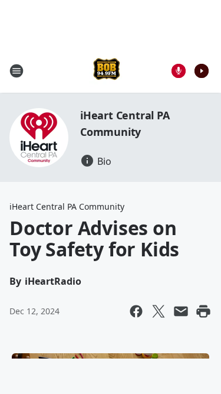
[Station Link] (106, 70)
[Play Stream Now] (201, 71)
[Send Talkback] (178, 71)
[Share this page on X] (158, 311)
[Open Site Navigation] (16, 71)
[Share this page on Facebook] (136, 311)
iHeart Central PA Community (66, 206)
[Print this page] (203, 311)
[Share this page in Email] (181, 311)
